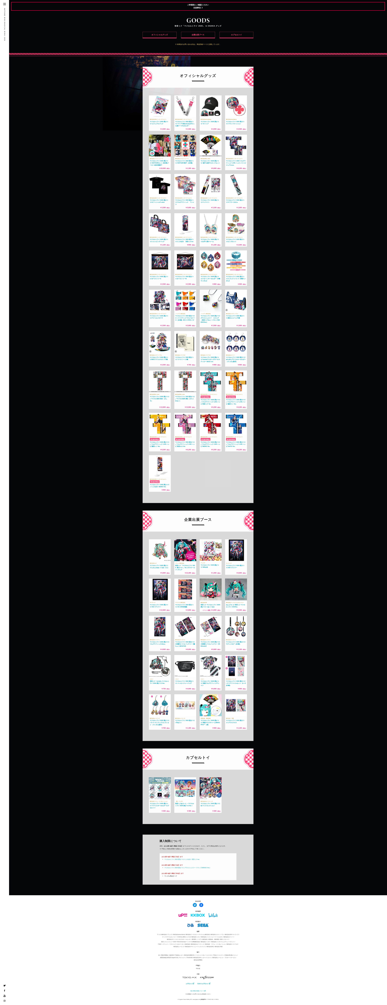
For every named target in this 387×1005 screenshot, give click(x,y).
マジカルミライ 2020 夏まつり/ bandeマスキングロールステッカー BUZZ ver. (210, 359)
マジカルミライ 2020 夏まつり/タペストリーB (184, 277)
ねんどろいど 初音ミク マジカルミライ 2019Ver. (235, 606)
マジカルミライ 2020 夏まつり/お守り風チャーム (210, 240)
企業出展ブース (198, 35)
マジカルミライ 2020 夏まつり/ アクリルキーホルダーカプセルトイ (159, 806)
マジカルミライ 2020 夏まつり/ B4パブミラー (159, 606)
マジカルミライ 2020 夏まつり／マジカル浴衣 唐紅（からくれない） (185, 399)
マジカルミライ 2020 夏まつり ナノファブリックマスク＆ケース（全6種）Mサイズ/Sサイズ (185, 318)
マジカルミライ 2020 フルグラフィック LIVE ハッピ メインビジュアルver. (236, 163)
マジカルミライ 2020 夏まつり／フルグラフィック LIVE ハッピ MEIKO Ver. (210, 444)
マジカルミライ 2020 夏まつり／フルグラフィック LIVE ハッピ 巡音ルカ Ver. (185, 444)
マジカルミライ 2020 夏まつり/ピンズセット (235, 240)
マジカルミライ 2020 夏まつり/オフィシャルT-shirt (159, 201)
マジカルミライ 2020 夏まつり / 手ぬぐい (185, 721)
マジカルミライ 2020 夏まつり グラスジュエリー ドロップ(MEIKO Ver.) (187, 867)
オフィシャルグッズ (159, 35)
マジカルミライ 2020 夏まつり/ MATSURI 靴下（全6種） (184, 162)
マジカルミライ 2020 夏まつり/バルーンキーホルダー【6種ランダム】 (210, 279)
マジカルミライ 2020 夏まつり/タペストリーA (159, 277)
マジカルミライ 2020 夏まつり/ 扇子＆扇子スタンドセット (210, 162)
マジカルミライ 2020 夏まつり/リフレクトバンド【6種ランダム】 (236, 279)
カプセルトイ (236, 35)
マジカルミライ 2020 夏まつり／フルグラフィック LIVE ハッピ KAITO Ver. (236, 444)
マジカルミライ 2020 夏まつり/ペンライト (210, 201)
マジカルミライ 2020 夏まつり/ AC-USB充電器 (184, 606)
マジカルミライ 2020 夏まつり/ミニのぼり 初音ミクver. (184, 240)
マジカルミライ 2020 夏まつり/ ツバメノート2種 (184, 358)
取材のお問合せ (202, 983)
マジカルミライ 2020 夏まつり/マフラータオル (235, 201)
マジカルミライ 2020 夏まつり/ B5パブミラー (235, 566)
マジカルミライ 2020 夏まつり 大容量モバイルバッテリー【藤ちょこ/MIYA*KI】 (185, 644)
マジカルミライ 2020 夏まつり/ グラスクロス (235, 721)
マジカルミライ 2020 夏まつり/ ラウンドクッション (235, 122)
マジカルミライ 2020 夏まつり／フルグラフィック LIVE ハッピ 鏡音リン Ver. (236, 402)
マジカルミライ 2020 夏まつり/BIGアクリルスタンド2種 (159, 358)
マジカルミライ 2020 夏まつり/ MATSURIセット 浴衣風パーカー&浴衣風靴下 (159, 163)
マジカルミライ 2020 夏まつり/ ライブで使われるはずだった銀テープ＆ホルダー (184, 124)
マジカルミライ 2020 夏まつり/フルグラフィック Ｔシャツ (184, 202)
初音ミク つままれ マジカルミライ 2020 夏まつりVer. (159, 682)
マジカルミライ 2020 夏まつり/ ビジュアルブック (159, 122)
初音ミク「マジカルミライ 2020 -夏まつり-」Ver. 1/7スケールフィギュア (185, 567)
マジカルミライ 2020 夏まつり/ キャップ (210, 122)
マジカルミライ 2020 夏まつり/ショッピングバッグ (159, 240)
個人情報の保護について (197, 991)
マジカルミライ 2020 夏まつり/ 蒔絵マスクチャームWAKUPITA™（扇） (210, 722)
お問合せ (189, 983)
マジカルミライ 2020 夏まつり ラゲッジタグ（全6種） (236, 643)
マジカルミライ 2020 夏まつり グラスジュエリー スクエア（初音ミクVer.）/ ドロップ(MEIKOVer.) (210, 319)
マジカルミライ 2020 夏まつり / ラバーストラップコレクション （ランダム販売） (159, 722)
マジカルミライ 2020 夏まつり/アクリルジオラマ (159, 317)
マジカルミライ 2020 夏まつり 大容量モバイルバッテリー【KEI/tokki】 (210, 644)
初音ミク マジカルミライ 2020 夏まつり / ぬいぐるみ (210, 606)
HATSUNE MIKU (4, 24)
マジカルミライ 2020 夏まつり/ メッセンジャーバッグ (184, 682)
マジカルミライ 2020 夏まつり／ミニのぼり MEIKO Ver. (159, 485)
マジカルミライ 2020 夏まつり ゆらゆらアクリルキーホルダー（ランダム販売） (236, 359)
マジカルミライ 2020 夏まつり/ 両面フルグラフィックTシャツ (210, 683)
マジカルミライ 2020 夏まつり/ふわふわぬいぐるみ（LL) (159, 566)
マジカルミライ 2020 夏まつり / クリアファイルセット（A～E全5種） (236, 683)
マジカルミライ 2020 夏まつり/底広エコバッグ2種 (235, 317)
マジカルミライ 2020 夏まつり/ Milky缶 (210, 566)
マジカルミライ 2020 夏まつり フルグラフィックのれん (159, 643)
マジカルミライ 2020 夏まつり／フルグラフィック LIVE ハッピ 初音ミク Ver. (210, 402)
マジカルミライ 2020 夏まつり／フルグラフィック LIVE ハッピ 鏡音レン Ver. (159, 444)
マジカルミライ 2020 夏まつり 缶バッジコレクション (210, 804)
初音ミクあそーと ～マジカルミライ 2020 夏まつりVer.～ (184, 804)
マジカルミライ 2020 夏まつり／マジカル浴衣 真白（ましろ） (159, 399)
